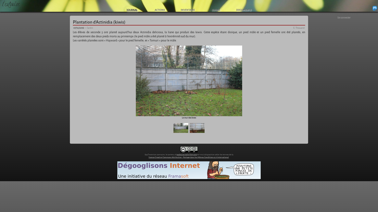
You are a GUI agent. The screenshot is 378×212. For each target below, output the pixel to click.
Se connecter (344, 17)
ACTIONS (160, 10)
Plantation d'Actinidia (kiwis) (99, 22)
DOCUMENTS (243, 10)
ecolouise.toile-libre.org (187, 154)
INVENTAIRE (188, 10)
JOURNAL (132, 10)
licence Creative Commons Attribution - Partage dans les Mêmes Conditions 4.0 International (189, 157)
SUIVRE (216, 10)
